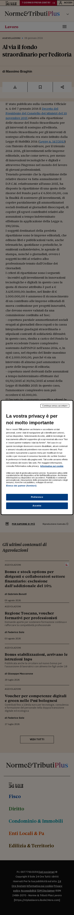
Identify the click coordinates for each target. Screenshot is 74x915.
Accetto (37, 505)
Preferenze (37, 497)
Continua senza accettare (54, 406)
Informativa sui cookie (51, 466)
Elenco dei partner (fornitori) (21, 485)
